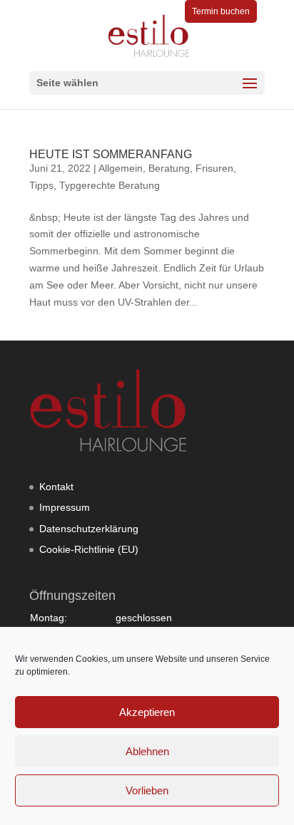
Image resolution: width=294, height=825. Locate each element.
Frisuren (214, 168)
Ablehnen (147, 751)
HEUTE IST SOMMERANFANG (110, 154)
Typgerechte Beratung (109, 185)
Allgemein (120, 168)
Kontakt (56, 486)
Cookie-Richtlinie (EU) (88, 549)
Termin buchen (221, 11)
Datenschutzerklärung (88, 528)
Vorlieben (147, 790)
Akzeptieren (147, 712)
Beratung (169, 168)
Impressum (64, 507)
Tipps (41, 185)
